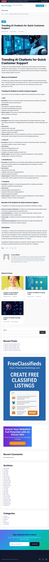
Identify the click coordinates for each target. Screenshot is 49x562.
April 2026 (5, 474)
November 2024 (7, 500)
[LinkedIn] (46, 559)
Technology (6, 524)
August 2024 (6, 505)
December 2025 (7, 480)
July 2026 (5, 470)
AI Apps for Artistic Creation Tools (11, 345)
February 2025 (6, 496)
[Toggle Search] (46, 5)
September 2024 (7, 503)
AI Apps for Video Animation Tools (11, 347)
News (6, 13)
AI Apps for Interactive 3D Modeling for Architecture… (18, 1)
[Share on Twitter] (7, 248)
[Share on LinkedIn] (12, 248)
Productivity (6, 522)
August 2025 (6, 487)
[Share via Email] (15, 248)
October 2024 (6, 502)
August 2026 (6, 468)
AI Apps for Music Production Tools (11, 344)
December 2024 (7, 499)
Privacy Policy (4, 10)
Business (5, 516)
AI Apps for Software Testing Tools (11, 348)
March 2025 (6, 494)
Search (5, 330)
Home (2, 13)
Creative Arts (6, 517)
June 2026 (5, 471)
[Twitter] (39, 559)
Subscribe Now (35, 544)
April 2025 (5, 493)
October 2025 (6, 483)
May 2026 (5, 473)
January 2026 (6, 479)
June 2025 (5, 490)
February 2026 (6, 477)
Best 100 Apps (6, 5)
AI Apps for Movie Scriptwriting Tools (12, 350)
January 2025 (6, 497)
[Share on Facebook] (10, 248)
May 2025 (5, 491)
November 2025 (7, 482)
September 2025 (7, 485)
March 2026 (6, 476)
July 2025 (5, 488)
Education (5, 519)
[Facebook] (43, 559)
